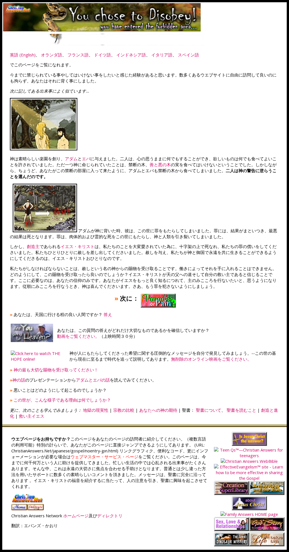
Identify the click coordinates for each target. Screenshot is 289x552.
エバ (86, 158)
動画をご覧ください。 (78, 336)
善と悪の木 (160, 164)
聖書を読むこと (241, 410)
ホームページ (76, 515)
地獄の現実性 (95, 410)
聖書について (208, 410)
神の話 (18, 380)
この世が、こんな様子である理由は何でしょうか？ (62, 400)
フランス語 (78, 55)
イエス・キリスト (78, 246)
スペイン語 (188, 55)
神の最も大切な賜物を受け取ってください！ (56, 370)
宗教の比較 (123, 410)
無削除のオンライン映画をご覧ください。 (211, 359)
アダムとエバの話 (93, 380)
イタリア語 (161, 55)
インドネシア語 (131, 55)
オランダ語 (51, 55)
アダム (71, 158)
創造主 (33, 246)
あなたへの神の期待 (158, 410)
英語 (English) (23, 55)
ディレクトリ (109, 515)
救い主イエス (31, 416)
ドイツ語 (102, 55)
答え (108, 314)
